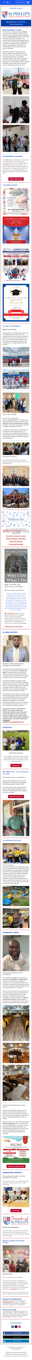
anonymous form (8, 1302)
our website (13, 1289)
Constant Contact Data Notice (20, 1354)
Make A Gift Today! (16, 179)
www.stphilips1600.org (16, 1322)
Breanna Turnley (6, 721)
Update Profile (8, 1354)
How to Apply (16, 1210)
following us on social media (12, 530)
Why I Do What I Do (10, 613)
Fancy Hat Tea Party (16, 541)
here (10, 1235)
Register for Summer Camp (16, 1166)
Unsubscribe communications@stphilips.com (16, 1352)
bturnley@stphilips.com (16, 722)
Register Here (16, 765)
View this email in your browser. (16, 8)
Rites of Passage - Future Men (16, 539)
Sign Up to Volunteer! (16, 796)
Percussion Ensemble (16, 544)
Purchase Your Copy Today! (14, 626)
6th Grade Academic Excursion (16, 536)
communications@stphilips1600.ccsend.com (18, 1356)
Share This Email (17, 1333)
